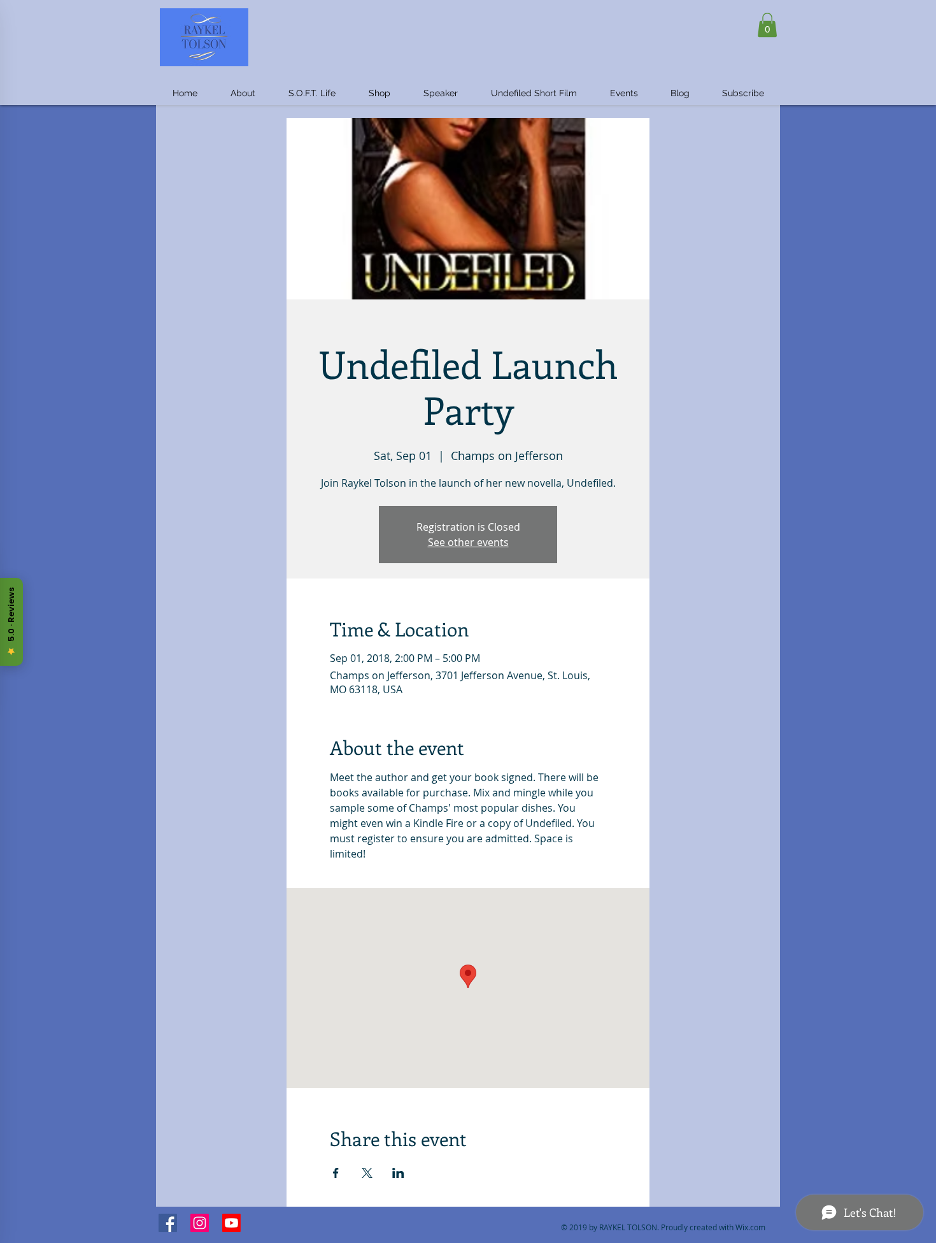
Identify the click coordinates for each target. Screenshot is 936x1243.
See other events (468, 542)
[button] (767, 25)
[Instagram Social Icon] (199, 1223)
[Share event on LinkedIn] (398, 1173)
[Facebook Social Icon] (168, 1223)
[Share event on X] (367, 1173)
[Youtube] (231, 1223)
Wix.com (750, 1227)
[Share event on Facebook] (336, 1173)
